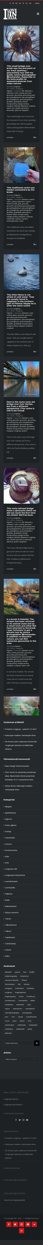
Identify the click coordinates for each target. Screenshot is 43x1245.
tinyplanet (25, 110)
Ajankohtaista (10, 813)
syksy (14, 1021)
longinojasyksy (10, 996)
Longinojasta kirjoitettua (15, 875)
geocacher (10, 95)
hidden (15, 215)
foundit (14, 204)
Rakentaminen (11, 906)
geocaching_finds (29, 95)
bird (24, 972)
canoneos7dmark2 (12, 980)
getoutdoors (26, 212)
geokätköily (18, 102)
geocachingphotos (13, 99)
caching (21, 93)
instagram (10, 106)
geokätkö (10, 102)
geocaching (18, 95)
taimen (22, 1021)
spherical (18, 110)
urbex (21, 221)
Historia (8, 844)
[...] (22, 131)
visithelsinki (20, 1029)
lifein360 (17, 106)
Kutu (7, 862)
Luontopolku (10, 887)
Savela (20, 1017)
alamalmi (8, 972)
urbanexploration (13, 221)
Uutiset (8, 950)
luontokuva (31, 996)
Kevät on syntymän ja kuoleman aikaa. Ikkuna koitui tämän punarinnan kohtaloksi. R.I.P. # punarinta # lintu (20, 776)
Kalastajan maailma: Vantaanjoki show (20, 735)
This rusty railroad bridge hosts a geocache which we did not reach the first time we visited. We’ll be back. (21, 511)
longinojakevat (20, 992)
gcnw (19, 204)
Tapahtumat (10, 937)
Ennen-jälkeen (10, 825)
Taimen (8, 918)
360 (23, 91)
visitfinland (9, 1029)
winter (30, 1029)
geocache (28, 93)
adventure (10, 93)
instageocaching (23, 104)
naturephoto (30, 1009)
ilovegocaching (12, 104)
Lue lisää (10, 137)
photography (27, 1013)
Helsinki (24, 102)
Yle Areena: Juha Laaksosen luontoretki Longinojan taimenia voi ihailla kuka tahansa (21, 745)
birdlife (31, 972)
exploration (21, 202)
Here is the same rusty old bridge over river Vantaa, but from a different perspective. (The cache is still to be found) (21, 406)
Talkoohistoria (11, 925)
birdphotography (11, 976)
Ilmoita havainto (22, 766)
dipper (15, 315)
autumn (31, 199)
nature (9, 108)
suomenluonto (31, 1017)
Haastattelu (10, 837)
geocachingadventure (14, 97)
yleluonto (8, 1033)
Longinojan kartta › (11, 1099)
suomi (7, 1021)
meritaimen (9, 1004)
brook (31, 650)
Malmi (33, 1000)
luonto (21, 996)
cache (16, 93)
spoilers (25, 219)
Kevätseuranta (11, 850)
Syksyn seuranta (11, 912)
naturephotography (12, 1013)
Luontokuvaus (10, 1000)
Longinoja (16, 87)
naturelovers (17, 1009)
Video (7, 956)
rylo (13, 108)
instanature (19, 988)
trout (29, 1021)
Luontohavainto (11, 881)
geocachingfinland (28, 97)
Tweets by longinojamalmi (14, 1200)
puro (6, 1017)
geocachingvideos (26, 99)
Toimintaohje (10, 943)
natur (29, 1004)
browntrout (24, 976)
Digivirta (9, 91)
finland (9, 204)
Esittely (8, 831)
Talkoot (8, 931)
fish (19, 984)
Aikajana (8, 806)
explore (28, 202)
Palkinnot (8, 894)
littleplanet (24, 106)
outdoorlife (10, 219)
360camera (28, 91)
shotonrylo (10, 110)
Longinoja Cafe (11, 869)
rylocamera (25, 108)
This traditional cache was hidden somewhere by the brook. (21, 189)
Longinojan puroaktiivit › (13, 1104)
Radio (7, 900)
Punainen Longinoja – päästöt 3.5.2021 (21, 729)
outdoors (18, 219)
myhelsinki (20, 1004)
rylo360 (17, 108)
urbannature (9, 1025)
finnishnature (10, 984)
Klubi (7, 856)
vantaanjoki (33, 1025)
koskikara (29, 326)
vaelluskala (21, 1025)
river (28, 666)
